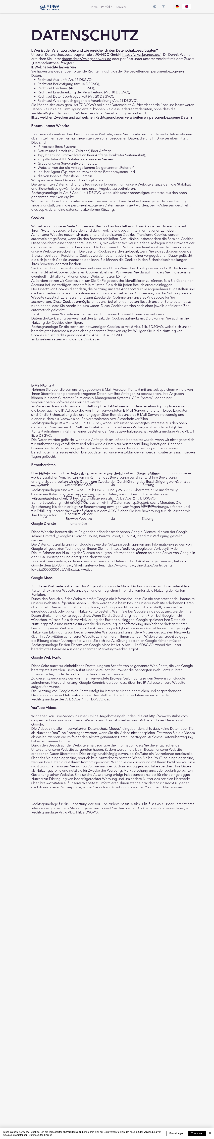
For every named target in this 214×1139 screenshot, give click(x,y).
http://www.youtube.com (168, 716)
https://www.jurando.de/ (141, 54)
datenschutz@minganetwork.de (86, 59)
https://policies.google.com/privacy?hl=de (144, 548)
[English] (186, 6)
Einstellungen (176, 1133)
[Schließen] (210, 1133)
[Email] (155, 6)
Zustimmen (197, 1133)
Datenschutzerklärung (40, 1134)
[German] (177, 6)
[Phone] (164, 6)
